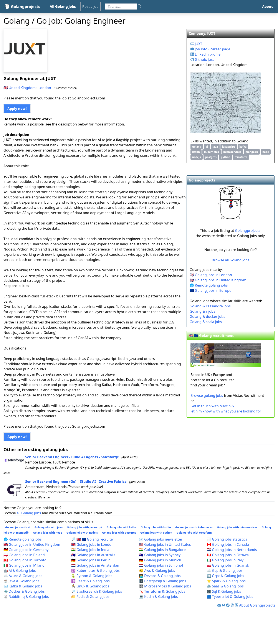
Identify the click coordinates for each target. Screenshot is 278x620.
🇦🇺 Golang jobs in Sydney (159, 554)
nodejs (196, 157)
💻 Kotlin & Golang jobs (158, 596)
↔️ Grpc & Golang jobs (225, 575)
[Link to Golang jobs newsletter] (219, 605)
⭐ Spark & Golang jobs (226, 581)
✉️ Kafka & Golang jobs (22, 586)
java (215, 146)
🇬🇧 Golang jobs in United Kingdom (218, 280)
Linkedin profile (207, 54)
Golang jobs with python (156, 532)
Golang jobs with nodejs (82, 532)
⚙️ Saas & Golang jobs (225, 586)
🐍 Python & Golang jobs (91, 575)
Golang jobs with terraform (194, 532)
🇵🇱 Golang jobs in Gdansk (228, 565)
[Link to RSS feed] (236, 605)
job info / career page (212, 49)
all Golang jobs (29, 513)
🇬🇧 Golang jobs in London (211, 274)
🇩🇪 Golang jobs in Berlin (91, 560)
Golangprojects (247, 230)
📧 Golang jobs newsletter (160, 539)
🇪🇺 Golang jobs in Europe (210, 290)
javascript (228, 146)
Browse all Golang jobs (230, 260)
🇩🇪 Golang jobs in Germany (25, 549)
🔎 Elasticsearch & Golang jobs (96, 591)
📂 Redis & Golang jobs (90, 596)
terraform (241, 157)
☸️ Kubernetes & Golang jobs (95, 570)
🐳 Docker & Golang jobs (24, 591)
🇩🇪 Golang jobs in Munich (160, 560)
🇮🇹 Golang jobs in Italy (225, 560)
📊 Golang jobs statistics (227, 539)
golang (196, 146)
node (265, 152)
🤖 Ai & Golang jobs (19, 570)
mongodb (251, 152)
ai (207, 146)
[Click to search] (139, 6)
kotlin (196, 152)
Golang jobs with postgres (119, 532)
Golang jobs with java (49, 527)
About (267, 6)
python (225, 157)
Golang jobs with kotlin (156, 527)
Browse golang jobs (206, 395)
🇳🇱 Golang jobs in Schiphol (161, 565)
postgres (211, 157)
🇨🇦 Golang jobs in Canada (228, 544)
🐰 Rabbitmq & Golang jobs (26, 596)
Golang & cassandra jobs (210, 306)
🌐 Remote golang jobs (209, 285)
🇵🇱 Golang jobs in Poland (24, 554)
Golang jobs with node (47, 532)
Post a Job (90, 6)
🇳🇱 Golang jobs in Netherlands (232, 549)
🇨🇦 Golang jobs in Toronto (24, 560)
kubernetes (211, 152)
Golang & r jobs (202, 311)
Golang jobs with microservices (237, 527)
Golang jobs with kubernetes (194, 527)
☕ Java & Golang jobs (21, 581)
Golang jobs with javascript (84, 527)
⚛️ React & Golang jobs (90, 581)
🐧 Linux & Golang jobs (90, 586)
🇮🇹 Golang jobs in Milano (24, 565)
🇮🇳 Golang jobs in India (90, 549)
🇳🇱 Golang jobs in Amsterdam (95, 565)
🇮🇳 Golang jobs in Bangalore (162, 549)
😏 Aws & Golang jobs (157, 570)
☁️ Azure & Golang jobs (22, 575)
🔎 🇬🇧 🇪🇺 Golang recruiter (92, 539)
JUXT (198, 43)
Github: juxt (204, 59)
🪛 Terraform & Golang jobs (162, 591)
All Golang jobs (63, 6)
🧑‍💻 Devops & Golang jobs (160, 575)
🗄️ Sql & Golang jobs (224, 591)
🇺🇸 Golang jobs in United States (165, 544)
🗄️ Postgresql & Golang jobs (162, 581)
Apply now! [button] (17, 108)
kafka (243, 146)
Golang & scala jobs (206, 321)
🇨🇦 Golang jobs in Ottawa (228, 554)
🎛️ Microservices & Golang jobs (165, 586)
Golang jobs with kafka (121, 527)
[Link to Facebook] (228, 605)
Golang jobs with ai (17, 527)
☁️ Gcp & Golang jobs (225, 570)
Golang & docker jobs (207, 316)
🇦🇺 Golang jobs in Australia (93, 554)
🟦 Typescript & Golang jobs (230, 596)
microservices (232, 152)
